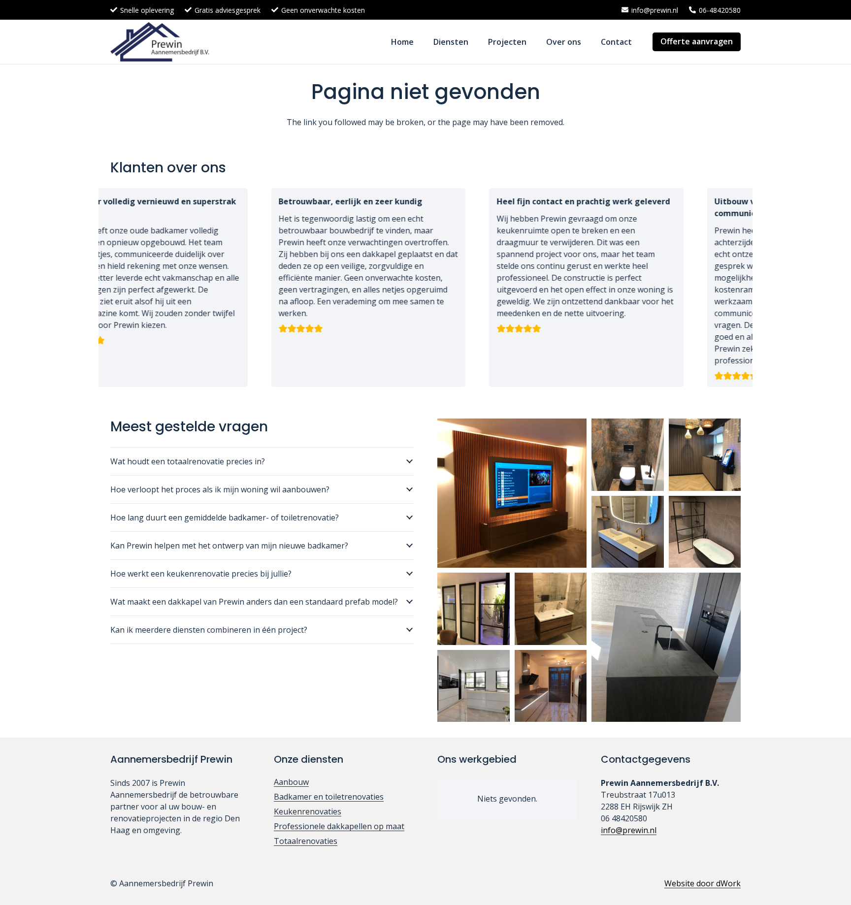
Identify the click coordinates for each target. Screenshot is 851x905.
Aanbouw (291, 781)
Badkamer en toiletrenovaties (329, 796)
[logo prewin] (159, 42)
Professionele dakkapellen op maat (339, 826)
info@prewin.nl (628, 830)
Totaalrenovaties (305, 841)
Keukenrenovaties (307, 811)
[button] (475, 41)
